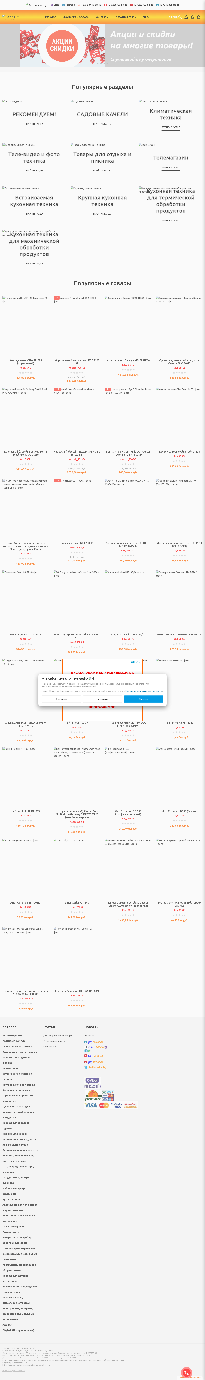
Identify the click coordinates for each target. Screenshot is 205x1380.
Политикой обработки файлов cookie (143, 691)
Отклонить (61, 699)
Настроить (102, 699)
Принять (143, 699)
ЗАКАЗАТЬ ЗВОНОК (188, 1373)
